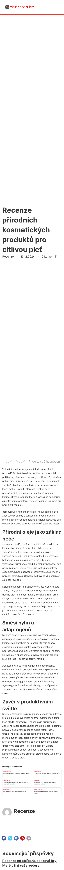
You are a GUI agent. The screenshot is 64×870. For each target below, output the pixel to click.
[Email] (28, 838)
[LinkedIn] (16, 838)
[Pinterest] (22, 838)
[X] (10, 838)
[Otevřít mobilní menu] (57, 7)
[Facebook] (4, 838)
